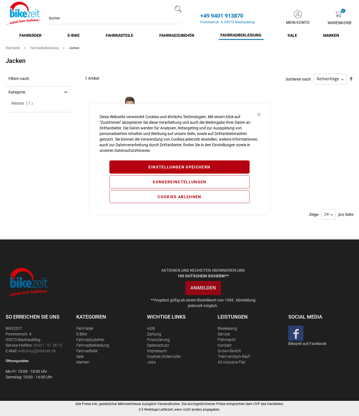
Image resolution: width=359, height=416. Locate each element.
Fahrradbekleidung (44, 48)
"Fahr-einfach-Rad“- (234, 356)
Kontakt (225, 345)
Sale (80, 356)
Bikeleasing (227, 328)
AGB (151, 328)
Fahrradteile (86, 351)
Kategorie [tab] (16, 92)
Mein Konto (298, 22)
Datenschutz (158, 345)
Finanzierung (158, 339)
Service (224, 334)
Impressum (157, 351)
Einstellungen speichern (179, 167)
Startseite (13, 48)
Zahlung (154, 334)
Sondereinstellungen (179, 181)
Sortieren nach (298, 79)
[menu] (179, 35)
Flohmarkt (227, 339)
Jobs (151, 362)
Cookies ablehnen (179, 196)
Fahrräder (85, 328)
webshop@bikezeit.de (37, 351)
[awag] (40, 282)
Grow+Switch (229, 351)
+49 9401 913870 (221, 15)
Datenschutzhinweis (132, 150)
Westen (23, 103)
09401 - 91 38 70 (47, 345)
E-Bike (81, 334)
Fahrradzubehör (90, 339)
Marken (82, 362)
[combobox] (114, 18)
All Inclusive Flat (231, 362)
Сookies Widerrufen (164, 356)
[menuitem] (31, 35)
